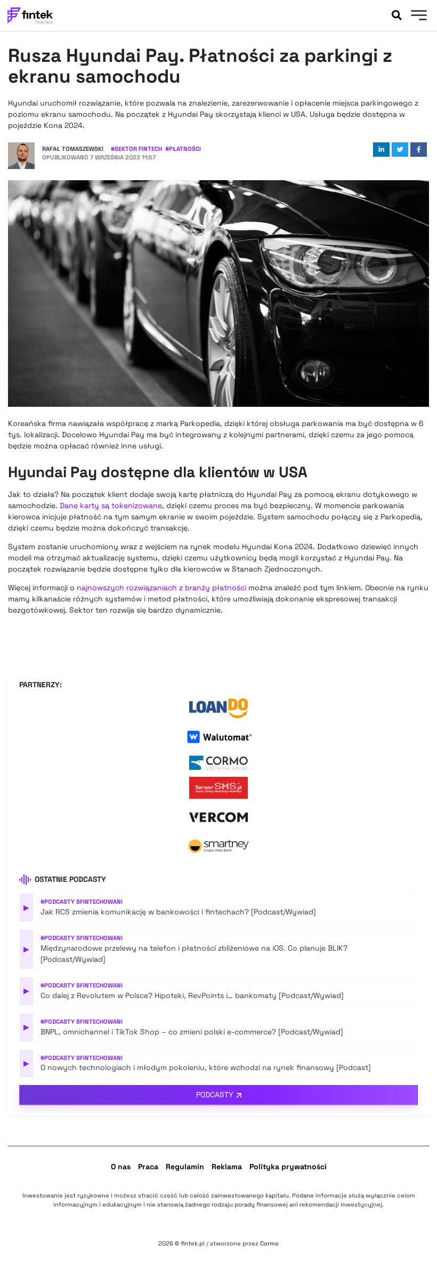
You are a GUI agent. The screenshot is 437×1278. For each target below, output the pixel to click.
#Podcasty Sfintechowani (82, 901)
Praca (148, 1166)
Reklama (227, 1166)
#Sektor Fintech (136, 148)
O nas (121, 1166)
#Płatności (183, 148)
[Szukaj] (396, 15)
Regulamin (185, 1166)
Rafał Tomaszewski (72, 148)
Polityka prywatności (288, 1166)
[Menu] (418, 16)
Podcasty (214, 1094)
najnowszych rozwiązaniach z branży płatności (161, 587)
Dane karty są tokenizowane (111, 505)
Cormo (269, 1243)
